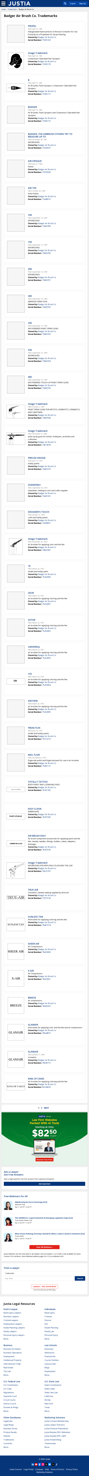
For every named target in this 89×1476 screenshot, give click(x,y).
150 (30, 241)
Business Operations (12, 1352)
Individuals (50, 1309)
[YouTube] (36, 1464)
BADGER (32, 107)
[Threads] (46, 1464)
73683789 (46, 226)
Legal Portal (28, 1469)
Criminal (48, 1316)
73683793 (46, 334)
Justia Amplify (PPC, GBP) (55, 1436)
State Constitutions (52, 1385)
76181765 (46, 790)
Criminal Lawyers (10, 1320)
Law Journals (50, 1364)
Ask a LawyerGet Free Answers (13, 1173)
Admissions (49, 1352)
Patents (6, 1436)
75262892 (46, 631)
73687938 (46, 418)
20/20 (31, 592)
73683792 (46, 307)
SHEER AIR (33, 943)
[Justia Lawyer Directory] (56, 1464)
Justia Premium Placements (56, 1428)
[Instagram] (42, 1464)
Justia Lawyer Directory (54, 1425)
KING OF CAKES (36, 1078)
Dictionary (48, 1349)
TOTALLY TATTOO (38, 781)
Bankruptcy (49, 1312)
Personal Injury (51, 1335)
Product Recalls (10, 1432)
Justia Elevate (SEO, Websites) (57, 1432)
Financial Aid (49, 1356)
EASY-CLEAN (34, 808)
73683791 (46, 280)
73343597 (46, 148)
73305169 (46, 40)
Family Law (49, 1331)
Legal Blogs (8, 1425)
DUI (46, 1324)
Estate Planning (51, 1327)
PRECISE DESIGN (36, 457)
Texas (47, 1407)
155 (30, 673)
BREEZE (32, 997)
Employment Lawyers (12, 1324)
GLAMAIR (33, 1024)
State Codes (49, 1388)
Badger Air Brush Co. (47, 37)
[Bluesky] (49, 1464)
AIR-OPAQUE (35, 161)
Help (47, 1469)
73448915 (46, 199)
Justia (3, 9)
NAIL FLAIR (34, 754)
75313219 (46, 739)
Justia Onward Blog (52, 1439)
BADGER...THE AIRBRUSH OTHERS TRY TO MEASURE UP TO (50, 135)
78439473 (46, 1006)
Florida (47, 1400)
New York (48, 1403)
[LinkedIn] (32, 1464)
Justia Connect (16, 1469)
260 (30, 295)
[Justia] (19, 3)
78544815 (46, 1033)
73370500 (46, 172)
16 (29, 565)
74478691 (46, 523)
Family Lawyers (10, 1331)
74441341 (46, 496)
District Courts (9, 1403)
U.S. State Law (51, 1381)
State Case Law (51, 1392)
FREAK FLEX (34, 727)
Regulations (8, 1392)
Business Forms (10, 1428)
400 (30, 376)
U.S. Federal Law (11, 1381)
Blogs (46, 1367)
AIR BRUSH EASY (37, 835)
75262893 (46, 658)
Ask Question (44, 1184)
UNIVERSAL (34, 646)
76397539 (46, 849)
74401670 (46, 469)
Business (7, 1345)
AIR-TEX (32, 188)
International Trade (12, 1364)
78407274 (46, 925)
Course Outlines (51, 1360)
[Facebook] (39, 1464)
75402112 (46, 766)
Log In (72, 3)
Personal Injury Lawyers (13, 1335)
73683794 (46, 361)
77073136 (46, 898)
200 (30, 268)
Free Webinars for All (16, 1196)
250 (30, 322)
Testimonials (50, 1443)
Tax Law (7, 1371)
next (46, 1108)
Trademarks (12, 9)
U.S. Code (7, 1388)
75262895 (46, 712)
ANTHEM (33, 700)
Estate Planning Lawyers (14, 1327)
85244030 (46, 1087)
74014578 (46, 445)
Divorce (47, 1320)
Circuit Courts (9, 1400)
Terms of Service (57, 1469)
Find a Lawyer (11, 1267)
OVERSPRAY (34, 484)
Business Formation (12, 1349)
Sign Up (82, 3)
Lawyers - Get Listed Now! (44, 1286)
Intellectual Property (12, 1360)
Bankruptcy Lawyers (12, 1312)
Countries (7, 1443)
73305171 (46, 94)
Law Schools (50, 1345)
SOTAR (31, 619)
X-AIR (31, 970)
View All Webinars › (44, 1247)
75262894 (46, 685)
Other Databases (12, 1417)
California (48, 1396)
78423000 (46, 952)
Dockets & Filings (10, 1407)
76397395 (46, 817)
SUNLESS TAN (35, 916)
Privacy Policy (72, 1469)
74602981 (46, 550)
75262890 (46, 577)
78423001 (46, 979)
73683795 (46, 388)
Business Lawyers (11, 1316)
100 (30, 215)
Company (39, 1469)
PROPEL (32, 26)
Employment (8, 1356)
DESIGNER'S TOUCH (38, 511)
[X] (53, 1464)
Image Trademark (38, 53)
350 (30, 349)
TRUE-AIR (33, 889)
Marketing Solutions (54, 1417)
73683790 (46, 253)
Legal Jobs (8, 1421)
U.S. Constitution (10, 1385)
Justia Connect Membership (56, 1421)
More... (6, 1339)
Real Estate (8, 1367)
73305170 (46, 64)
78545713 (46, 1063)
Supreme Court (10, 1396)
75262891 (46, 604)
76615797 (46, 871)
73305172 (46, 121)
